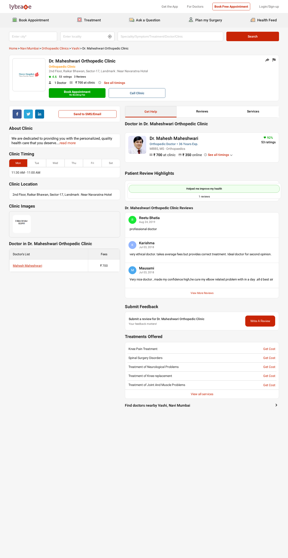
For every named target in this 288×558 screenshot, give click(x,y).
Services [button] (253, 111)
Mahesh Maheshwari (27, 265)
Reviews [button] (202, 111)
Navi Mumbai (29, 48)
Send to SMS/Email (87, 114)
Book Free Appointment (231, 6)
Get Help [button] (150, 111)
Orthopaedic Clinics (55, 48)
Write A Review (260, 321)
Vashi (75, 48)
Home (13, 48)
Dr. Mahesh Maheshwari (174, 138)
